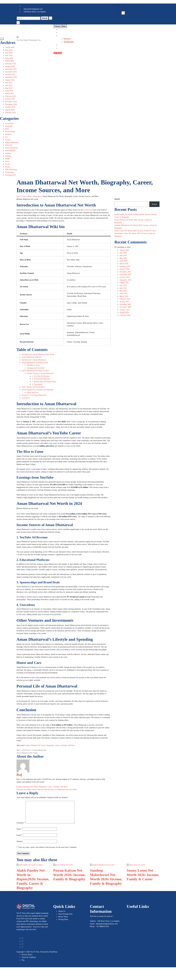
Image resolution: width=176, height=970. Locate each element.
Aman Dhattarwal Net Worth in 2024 (35, 371)
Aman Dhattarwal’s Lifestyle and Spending (37, 390)
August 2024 (9, 110)
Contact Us (63, 48)
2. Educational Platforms (41, 379)
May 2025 (8, 88)
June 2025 (8, 85)
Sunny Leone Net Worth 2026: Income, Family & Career (135, 231)
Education (8, 145)
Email (19, 835)
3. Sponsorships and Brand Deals (44, 382)
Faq (23, 960)
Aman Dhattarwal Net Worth (26, 753)
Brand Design (10, 132)
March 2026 (9, 61)
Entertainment (10, 151)
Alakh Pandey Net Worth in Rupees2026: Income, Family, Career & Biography (32, 879)
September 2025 (11, 77)
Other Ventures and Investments (33, 387)
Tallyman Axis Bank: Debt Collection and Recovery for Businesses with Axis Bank (46, 789)
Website (19, 841)
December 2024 (11, 102)
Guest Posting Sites (65, 914)
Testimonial (69, 42)
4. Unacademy (37, 384)
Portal (7, 164)
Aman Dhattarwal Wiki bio (31, 357)
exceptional (87, 210)
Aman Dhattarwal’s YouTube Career (35, 363)
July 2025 (8, 83)
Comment (20, 823)
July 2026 (8, 50)
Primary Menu (60, 26)
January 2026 (10, 66)
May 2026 (8, 55)
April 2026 (9, 58)
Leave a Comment (32, 750)
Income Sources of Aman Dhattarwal (40, 373)
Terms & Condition (29, 957)
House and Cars (32, 392)
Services (67, 39)
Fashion (8, 153)
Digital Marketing (11, 142)
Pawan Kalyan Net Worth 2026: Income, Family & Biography (69, 874)
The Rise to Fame (33, 365)
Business (8, 134)
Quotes (7, 167)
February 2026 (10, 64)
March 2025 (9, 94)
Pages (60, 36)
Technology (9, 172)
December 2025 (11, 69)
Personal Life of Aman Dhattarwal (34, 395)
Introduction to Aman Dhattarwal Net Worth (38, 354)
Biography (9, 126)
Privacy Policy (27, 955)
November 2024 (11, 104)
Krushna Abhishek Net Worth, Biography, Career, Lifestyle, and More (49, 745)
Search (117, 199)
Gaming (8, 156)
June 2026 (8, 53)
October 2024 (10, 107)
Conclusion (26, 398)
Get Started (57, 53)
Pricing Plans (63, 919)
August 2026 (9, 47)
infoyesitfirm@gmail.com (33, 9)
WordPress (53, 952)
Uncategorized (10, 175)
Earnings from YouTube (35, 368)
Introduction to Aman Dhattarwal (34, 360)
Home (61, 29)
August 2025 (9, 80)
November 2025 (11, 72)
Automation (9, 123)
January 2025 (10, 99)
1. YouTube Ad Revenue (41, 376)
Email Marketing (11, 148)
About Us (62, 32)
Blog (60, 45)
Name (19, 829)
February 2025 (10, 96)
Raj (19, 775)
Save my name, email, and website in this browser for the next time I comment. (48, 847)
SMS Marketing (11, 170)
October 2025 (10, 75)
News (7, 161)
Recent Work (63, 917)
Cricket (7, 140)
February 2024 (10, 113)
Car (6, 137)
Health (7, 159)
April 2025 (9, 91)
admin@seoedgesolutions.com (107, 924)
